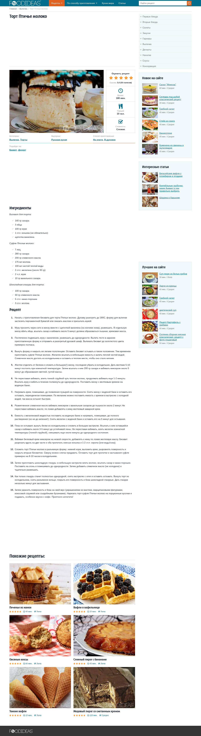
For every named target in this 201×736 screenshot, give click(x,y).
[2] (116, 78)
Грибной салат (166, 109)
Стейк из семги (167, 121)
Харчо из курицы (168, 286)
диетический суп (167, 310)
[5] (131, 78)
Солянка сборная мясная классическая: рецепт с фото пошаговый (172, 337)
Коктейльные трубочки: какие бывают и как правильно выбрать (171, 188)
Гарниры (147, 38)
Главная (13, 9)
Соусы (146, 60)
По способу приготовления (81, 3)
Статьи (122, 3)
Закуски (146, 33)
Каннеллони (165, 133)
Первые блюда (150, 16)
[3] (121, 78)
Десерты (147, 49)
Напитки (147, 55)
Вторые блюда (150, 22)
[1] (111, 78)
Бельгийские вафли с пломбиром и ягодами (170, 174)
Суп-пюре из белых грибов (173, 273)
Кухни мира (108, 3)
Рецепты (55, 3)
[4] (126, 78)
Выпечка (23, 9)
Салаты (146, 27)
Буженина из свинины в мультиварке (171, 146)
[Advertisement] (72, 43)
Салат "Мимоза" (167, 84)
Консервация (149, 66)
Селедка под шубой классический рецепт (170, 98)
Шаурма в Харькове (169, 197)
